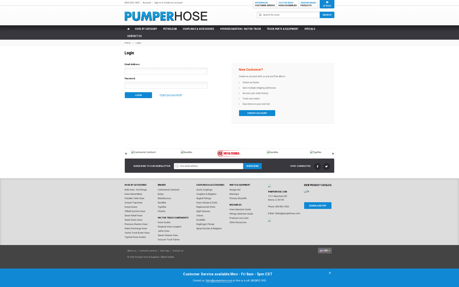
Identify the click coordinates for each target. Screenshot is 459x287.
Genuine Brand (308, 4)
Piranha (161, 211)
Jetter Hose (163, 231)
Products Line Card (239, 218)
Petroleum (170, 28)
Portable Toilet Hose (134, 198)
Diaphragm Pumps (205, 224)
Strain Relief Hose (133, 215)
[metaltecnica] (229, 153)
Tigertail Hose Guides (135, 237)
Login (138, 43)
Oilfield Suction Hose (135, 211)
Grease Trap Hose (133, 202)
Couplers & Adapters (206, 194)
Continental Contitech (168, 190)
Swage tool (235, 190)
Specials (309, 28)
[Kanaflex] (272, 152)
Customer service (148, 251)
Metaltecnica (164, 198)
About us (131, 251)
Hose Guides (164, 222)
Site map (164, 251)
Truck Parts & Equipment (282, 28)
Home (128, 43)
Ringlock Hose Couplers (169, 226)
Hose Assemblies (133, 194)
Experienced (265, 4)
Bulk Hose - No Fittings (136, 190)
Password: (130, 78)
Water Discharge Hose (136, 228)
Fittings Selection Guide (241, 214)
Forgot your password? (171, 95)
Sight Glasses (203, 211)
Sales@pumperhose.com (219, 280)
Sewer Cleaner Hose (168, 235)
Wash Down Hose (133, 220)
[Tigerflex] (315, 152)
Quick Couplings (204, 190)
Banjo (161, 194)
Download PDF (317, 205)
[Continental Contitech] (143, 152)
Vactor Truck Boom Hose (137, 233)
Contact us (177, 251)
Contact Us (134, 36)
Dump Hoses (131, 207)
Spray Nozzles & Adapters (209, 228)
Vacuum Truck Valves (169, 239)
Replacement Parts (205, 207)
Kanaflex (162, 202)
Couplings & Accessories (198, 28)
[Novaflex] (186, 152)
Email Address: (132, 64)
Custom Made (287, 4)
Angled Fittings (203, 198)
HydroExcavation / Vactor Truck (240, 28)
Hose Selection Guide (240, 209)
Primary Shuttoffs (238, 198)
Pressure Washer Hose (136, 224)
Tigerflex (162, 207)
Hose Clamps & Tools (206, 202)
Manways (234, 194)
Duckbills (200, 220)
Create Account (257, 113)
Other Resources (238, 222)
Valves (199, 215)
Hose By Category (146, 28)
